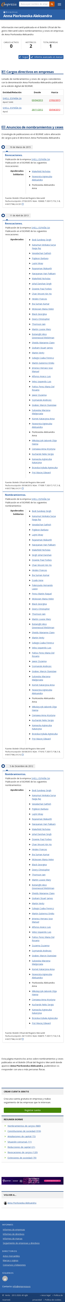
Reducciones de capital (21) (21, 1146)
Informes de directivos (13, 1234)
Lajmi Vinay (37, 263)
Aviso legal (45, 1295)
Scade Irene (37, 580)
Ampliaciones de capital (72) (22, 1136)
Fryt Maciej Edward (41, 472)
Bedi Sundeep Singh (41, 239)
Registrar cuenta (32, 1110)
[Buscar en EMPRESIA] (52, 4)
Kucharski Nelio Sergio (43, 454)
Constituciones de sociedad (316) (24, 1131)
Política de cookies (53, 1300)
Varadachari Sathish (41, 253)
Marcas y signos (10, 1260)
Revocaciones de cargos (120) (23, 1152)
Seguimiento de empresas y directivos (21, 1243)
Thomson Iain (39, 324)
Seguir (24, 57)
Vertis (7, 1295)
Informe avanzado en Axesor (48, 57)
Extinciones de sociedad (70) (22, 1157)
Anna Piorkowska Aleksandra (22, 1202)
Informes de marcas (12, 1238)
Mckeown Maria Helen (43, 308)
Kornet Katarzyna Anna (43, 418)
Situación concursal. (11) (20, 1141)
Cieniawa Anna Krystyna (43, 448)
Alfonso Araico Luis (41, 376)
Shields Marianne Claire (43, 342)
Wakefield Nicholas (41, 171)
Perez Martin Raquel (42, 593)
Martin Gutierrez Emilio (43, 363)
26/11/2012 (37, 109)
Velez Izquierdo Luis (41, 381)
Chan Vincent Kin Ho (42, 293)
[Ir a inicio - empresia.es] (9, 4)
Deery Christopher (41, 319)
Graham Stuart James (42, 347)
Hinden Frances (39, 298)
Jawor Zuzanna (39, 395)
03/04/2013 (37, 100)
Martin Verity (38, 352)
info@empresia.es (22, 1286)
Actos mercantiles (11, 1256)
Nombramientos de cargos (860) (24, 1125)
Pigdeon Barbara (40, 258)
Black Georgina (39, 314)
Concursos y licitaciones (14, 1265)
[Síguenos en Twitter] (5, 1279)
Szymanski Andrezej (41, 400)
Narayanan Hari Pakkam (44, 273)
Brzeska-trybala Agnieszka (45, 467)
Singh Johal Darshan (42, 555)
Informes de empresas (14, 1229)
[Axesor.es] (32, 1181)
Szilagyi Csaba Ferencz (43, 357)
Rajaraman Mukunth (42, 268)
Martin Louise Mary (41, 329)
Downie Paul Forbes (42, 288)
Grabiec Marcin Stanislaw (44, 405)
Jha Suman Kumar (40, 303)
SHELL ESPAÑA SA (12, 98)
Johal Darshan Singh (42, 283)
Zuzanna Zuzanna (40, 945)
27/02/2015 (54, 100)
